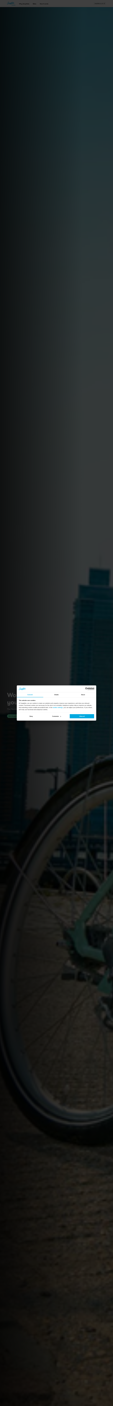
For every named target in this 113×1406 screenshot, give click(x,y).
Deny (31, 716)
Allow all (82, 716)
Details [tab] (56, 694)
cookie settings (58, 707)
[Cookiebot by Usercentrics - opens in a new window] (86, 688)
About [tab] (83, 694)
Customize (55, 716)
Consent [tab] (30, 694)
